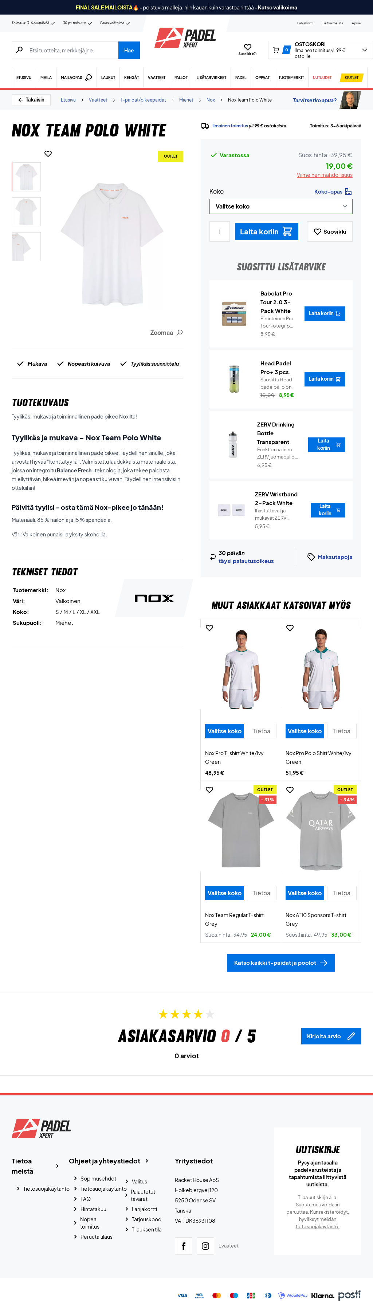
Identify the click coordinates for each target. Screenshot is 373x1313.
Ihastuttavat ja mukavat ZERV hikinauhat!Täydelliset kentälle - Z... (278, 514)
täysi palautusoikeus (246, 560)
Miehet (186, 100)
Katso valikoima (277, 7)
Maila (46, 77)
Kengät (131, 77)
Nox (211, 100)
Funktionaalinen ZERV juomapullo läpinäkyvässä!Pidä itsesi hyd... (278, 453)
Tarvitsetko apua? (315, 100)
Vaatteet (156, 77)
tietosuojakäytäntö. (318, 1226)
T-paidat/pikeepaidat (143, 100)
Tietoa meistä (332, 23)
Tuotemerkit (291, 77)
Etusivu (23, 77)
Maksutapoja (335, 556)
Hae (129, 50)
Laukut (108, 77)
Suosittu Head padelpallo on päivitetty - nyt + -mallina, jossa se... (278, 383)
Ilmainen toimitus (230, 125)
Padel (240, 77)
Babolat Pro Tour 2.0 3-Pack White (276, 302)
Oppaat (262, 77)
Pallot (181, 77)
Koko (216, 191)
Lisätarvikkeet (211, 77)
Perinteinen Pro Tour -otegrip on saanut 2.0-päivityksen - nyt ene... (277, 322)
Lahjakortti (305, 23)
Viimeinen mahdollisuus (325, 174)
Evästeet (229, 1246)
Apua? (356, 23)
